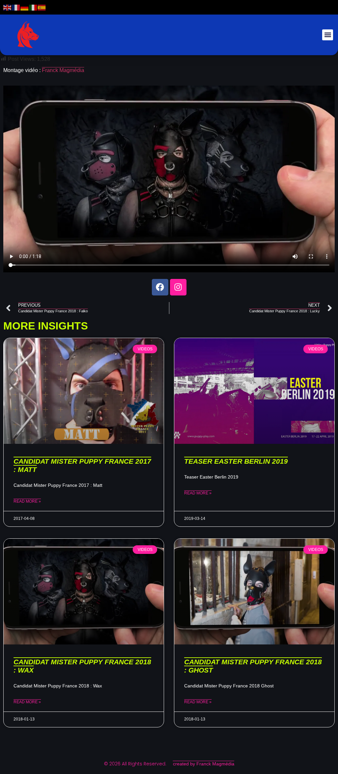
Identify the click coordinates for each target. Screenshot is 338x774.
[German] (24, 7)
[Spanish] (42, 7)
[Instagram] (178, 287)
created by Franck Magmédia (203, 763)
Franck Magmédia (63, 70)
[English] (7, 7)
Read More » (27, 501)
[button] (327, 34)
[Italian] (33, 7)
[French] (16, 7)
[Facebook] (160, 287)
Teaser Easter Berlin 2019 (236, 461)
